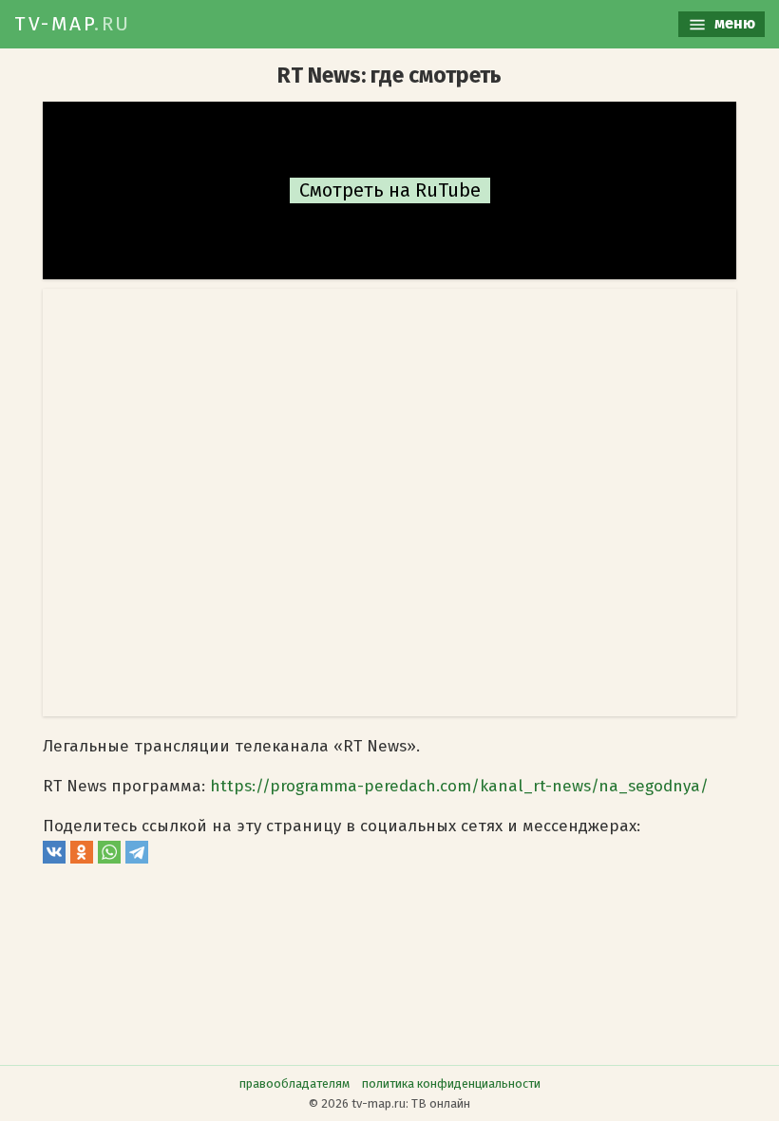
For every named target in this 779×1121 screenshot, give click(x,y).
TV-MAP (72, 23)
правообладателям (294, 1083)
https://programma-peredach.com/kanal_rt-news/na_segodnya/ (459, 786)
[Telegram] (136, 858)
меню (733, 23)
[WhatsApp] (109, 858)
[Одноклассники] (81, 858)
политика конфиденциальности (451, 1083)
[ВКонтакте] (54, 858)
